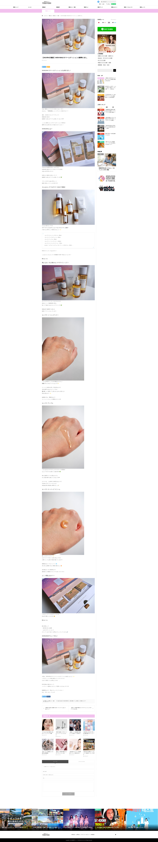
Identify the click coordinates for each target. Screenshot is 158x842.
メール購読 (102, 4)
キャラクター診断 (101, 60)
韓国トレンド (15, 7)
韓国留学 (58, 7)
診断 (110, 62)
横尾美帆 (100, 64)
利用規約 (92, 834)
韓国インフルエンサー (128, 7)
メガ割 (70, 700)
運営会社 (73, 834)
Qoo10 (59, 700)
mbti (108, 64)
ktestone (100, 58)
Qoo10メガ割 (62, 700)
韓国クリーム (74, 700)
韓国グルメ (86, 7)
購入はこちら (45, 258)
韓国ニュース (142, 7)
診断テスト (111, 55)
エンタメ (30, 7)
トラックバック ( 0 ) (81, 761)
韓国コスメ (48, 11)
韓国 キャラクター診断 (102, 62)
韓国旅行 (44, 7)
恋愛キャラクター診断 (102, 55)
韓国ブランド (100, 7)
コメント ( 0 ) (55, 761)
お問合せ (108, 4)
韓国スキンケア (83, 700)
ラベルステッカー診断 (108, 58)
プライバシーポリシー (85, 834)
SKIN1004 (67, 700)
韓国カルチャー (114, 7)
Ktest (105, 64)
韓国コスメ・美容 (72, 7)
